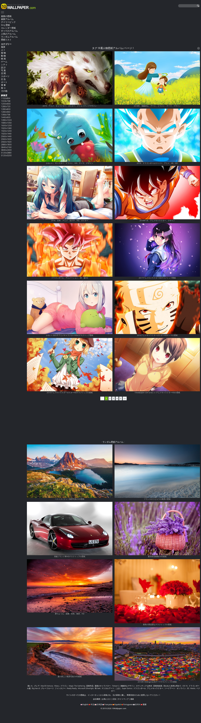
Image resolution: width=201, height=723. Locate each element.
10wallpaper (19, 6)
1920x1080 (6, 128)
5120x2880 (6, 152)
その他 (4, 90)
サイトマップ (123, 699)
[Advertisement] (113, 29)
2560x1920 (6, 141)
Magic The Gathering (77, 686)
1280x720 (5, 106)
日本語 (99, 704)
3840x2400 (6, 150)
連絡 (132, 699)
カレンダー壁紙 (8, 27)
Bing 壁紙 (5, 25)
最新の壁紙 (6, 16)
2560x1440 (6, 136)
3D (188, 688)
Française (108, 704)
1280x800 (5, 109)
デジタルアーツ (108, 688)
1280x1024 (6, 120)
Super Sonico (127, 688)
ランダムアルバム (9, 36)
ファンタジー (60, 688)
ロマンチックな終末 (144, 686)
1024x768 (5, 101)
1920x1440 (6, 133)
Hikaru (56, 686)
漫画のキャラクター (103, 686)
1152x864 (5, 98)
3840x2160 (6, 147)
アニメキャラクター (155, 688)
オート (4, 82)
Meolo (192, 688)
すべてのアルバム (9, 30)
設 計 (3, 67)
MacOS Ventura (47, 686)
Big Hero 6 (36, 688)
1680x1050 (6, 122)
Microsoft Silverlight (86, 688)
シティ (4, 64)
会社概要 (96, 699)
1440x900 (5, 117)
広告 (114, 699)
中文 (92, 704)
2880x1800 (6, 144)
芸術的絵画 (157, 686)
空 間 (3, 73)
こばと (118, 688)
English (85, 704)
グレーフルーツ (47, 688)
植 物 (3, 52)
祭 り (3, 88)
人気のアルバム (8, 33)
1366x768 (5, 114)
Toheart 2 (115, 686)
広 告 (3, 79)
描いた (30, 686)
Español (118, 704)
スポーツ (5, 76)
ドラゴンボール (139, 688)
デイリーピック (8, 22)
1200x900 (6, 103)
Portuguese (128, 704)
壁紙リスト (6, 39)
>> (125, 398)
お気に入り (106, 699)
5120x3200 (6, 155)
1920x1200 (6, 130)
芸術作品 (89, 686)
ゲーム (4, 61)
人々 (3, 49)
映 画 (3, 58)
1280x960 (5, 111)
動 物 (3, 55)
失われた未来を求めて (172, 686)
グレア (36, 686)
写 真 (3, 70)
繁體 (144, 704)
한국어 (137, 704)
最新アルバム (7, 19)
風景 (3, 47)
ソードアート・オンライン (175, 688)
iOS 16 (184, 686)
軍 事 (3, 85)
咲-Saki (97, 688)
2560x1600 (6, 139)
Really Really (72, 688)
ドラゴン (64, 686)
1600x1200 (6, 125)
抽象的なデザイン (127, 686)
